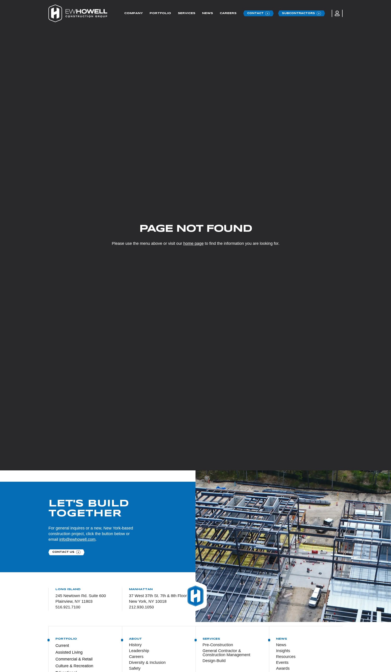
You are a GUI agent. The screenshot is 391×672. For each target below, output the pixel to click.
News (207, 13)
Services (186, 13)
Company (133, 13)
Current (62, 645)
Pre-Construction (218, 645)
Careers (228, 13)
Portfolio (160, 13)
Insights (283, 651)
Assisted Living (69, 652)
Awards (283, 668)
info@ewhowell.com (77, 539)
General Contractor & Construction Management (226, 653)
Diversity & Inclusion (147, 662)
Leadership (139, 651)
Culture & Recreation (74, 666)
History (135, 645)
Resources (286, 657)
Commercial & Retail (74, 659)
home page (193, 243)
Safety (135, 668)
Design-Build (214, 661)
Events (282, 662)
